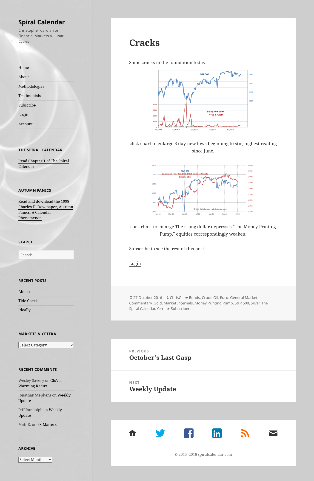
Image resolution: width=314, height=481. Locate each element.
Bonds (194, 297)
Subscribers (181, 308)
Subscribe (27, 105)
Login (23, 114)
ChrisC (175, 297)
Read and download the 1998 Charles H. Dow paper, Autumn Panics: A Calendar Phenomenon (45, 209)
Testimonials (29, 95)
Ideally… (26, 309)
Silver (255, 303)
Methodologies (31, 86)
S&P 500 (242, 303)
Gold (158, 303)
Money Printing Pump (214, 303)
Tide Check (28, 300)
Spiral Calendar (41, 22)
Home (23, 67)
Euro (224, 297)
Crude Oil (210, 297)
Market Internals (178, 303)
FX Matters (47, 424)
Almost (24, 291)
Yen (160, 308)
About (23, 76)
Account (25, 124)
